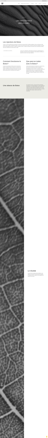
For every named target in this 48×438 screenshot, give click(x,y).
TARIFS (36, 3)
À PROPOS (32, 3)
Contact (40, 3)
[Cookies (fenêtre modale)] (46, 436)
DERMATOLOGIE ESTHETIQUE (25, 3)
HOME (19, 3)
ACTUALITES (44, 3)
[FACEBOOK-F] (3, 0)
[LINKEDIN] (5, 0)
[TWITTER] (4, 0)
